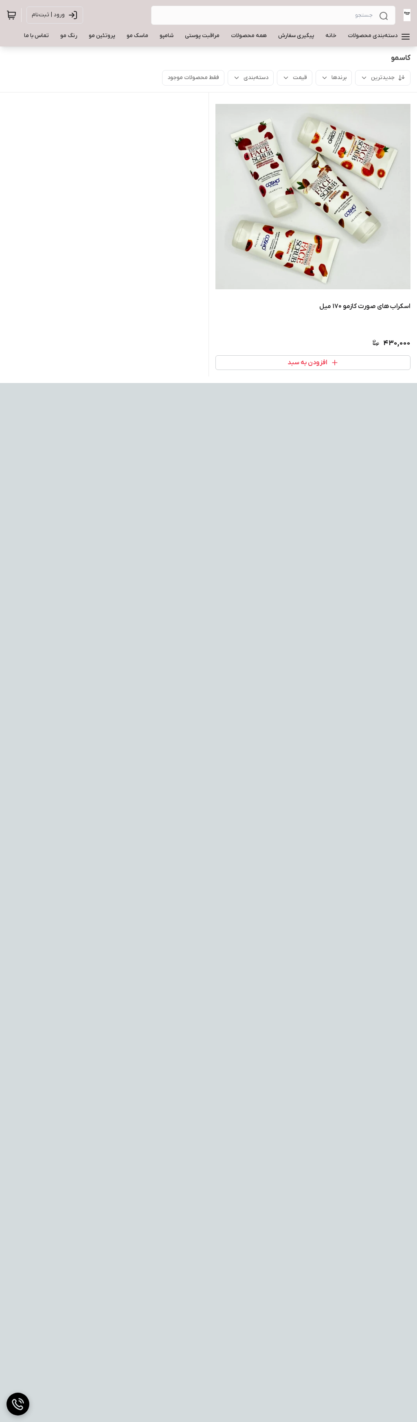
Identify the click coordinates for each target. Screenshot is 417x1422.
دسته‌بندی (256, 77)
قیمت (300, 77)
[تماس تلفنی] (18, 1404)
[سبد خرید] (11, 15)
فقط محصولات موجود (193, 77)
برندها (339, 77)
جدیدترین (383, 77)
